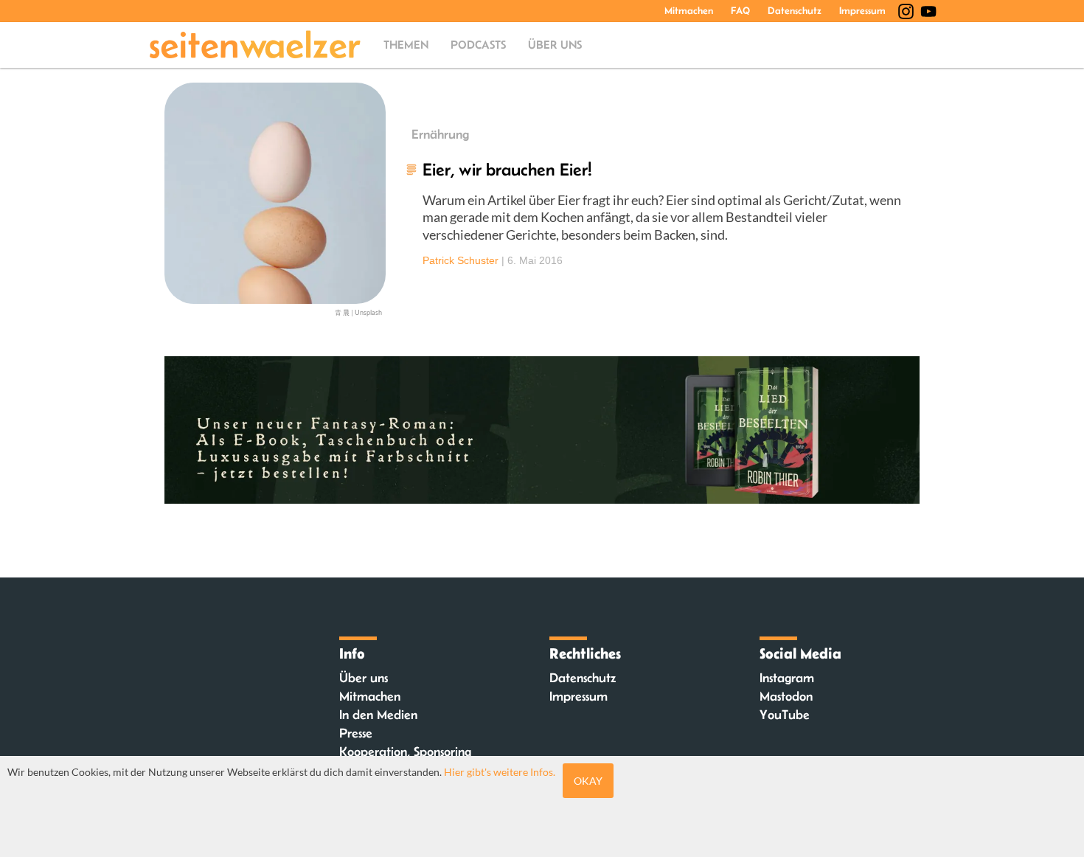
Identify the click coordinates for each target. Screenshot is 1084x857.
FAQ (740, 10)
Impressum (862, 10)
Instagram (787, 677)
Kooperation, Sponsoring (405, 751)
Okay (588, 780)
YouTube (785, 714)
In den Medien (378, 714)
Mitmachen (688, 10)
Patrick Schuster (460, 260)
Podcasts (478, 44)
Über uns (555, 44)
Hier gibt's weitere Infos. (499, 772)
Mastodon (786, 696)
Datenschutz (794, 10)
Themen (405, 44)
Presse (355, 733)
